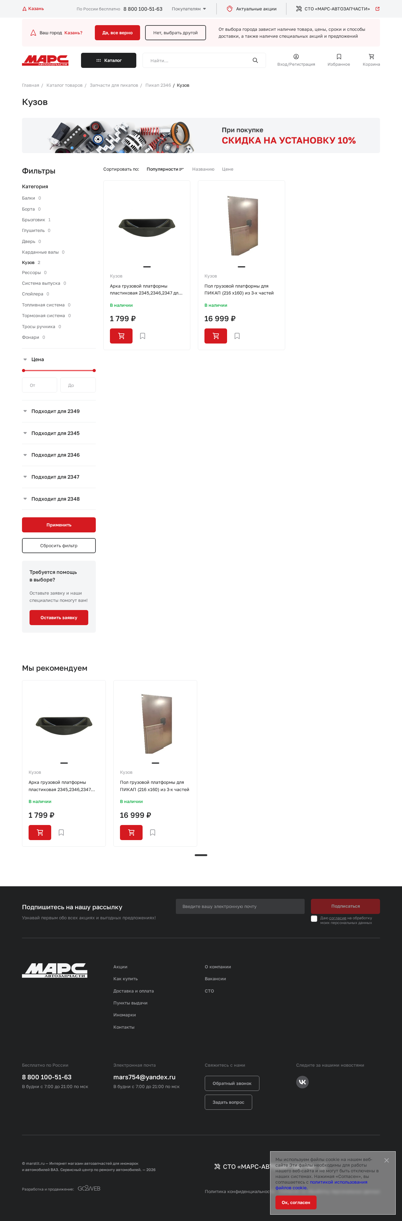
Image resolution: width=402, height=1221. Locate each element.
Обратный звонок (232, 1083)
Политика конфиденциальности (240, 1191)
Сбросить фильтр (59, 545)
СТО (209, 990)
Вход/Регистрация (296, 64)
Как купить (125, 978)
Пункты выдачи (130, 1002)
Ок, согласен (296, 1202)
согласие (337, 918)
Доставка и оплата (133, 990)
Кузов (116, 275)
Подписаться (345, 906)
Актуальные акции (256, 8)
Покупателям (186, 8)
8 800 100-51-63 (142, 9)
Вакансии (215, 978)
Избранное (339, 64)
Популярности (162, 169)
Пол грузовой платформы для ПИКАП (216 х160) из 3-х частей (239, 289)
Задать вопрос (228, 1102)
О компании (218, 966)
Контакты (123, 1027)
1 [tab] (201, 855)
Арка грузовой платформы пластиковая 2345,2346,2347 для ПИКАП (145, 290)
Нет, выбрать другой (175, 32)
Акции (120, 966)
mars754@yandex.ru (144, 1077)
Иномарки (124, 1014)
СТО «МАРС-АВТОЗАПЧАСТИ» (337, 8)
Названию (203, 169)
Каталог (113, 60)
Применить (58, 524)
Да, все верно (117, 32)
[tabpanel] (64, 763)
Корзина (371, 64)
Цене (227, 169)
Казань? (73, 32)
